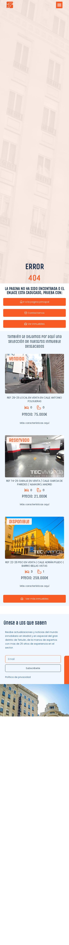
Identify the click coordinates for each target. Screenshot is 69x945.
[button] (59, 5)
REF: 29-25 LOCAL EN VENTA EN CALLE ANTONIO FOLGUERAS (34, 399)
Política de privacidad (18, 677)
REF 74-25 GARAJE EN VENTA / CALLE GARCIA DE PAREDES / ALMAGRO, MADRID (34, 482)
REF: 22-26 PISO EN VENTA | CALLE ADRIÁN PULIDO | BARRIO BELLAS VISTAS (34, 564)
